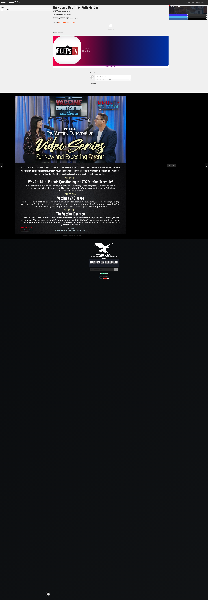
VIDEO (192, 2)
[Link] (108, 79)
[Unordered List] (103, 79)
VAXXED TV (5, 9)
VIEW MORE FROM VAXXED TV (110, 66)
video (62, 32)
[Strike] (100, 79)
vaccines (55, 32)
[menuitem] (186, 2)
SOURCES (202, 2)
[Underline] (99, 79)
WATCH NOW (171, 165)
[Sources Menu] (206, 2)
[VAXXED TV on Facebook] (8, 9)
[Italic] (97, 79)
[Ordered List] (102, 79)
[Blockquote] (105, 79)
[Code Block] (106, 79)
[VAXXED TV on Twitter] (9, 9)
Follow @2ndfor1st (104, 273)
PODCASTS (197, 2)
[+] (111, 79)
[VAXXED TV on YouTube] (10, 9)
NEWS (189, 2)
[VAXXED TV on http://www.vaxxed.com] (89, 51)
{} (109, 79)
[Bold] (96, 79)
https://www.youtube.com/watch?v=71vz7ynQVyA (66, 22)
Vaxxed (59, 32)
